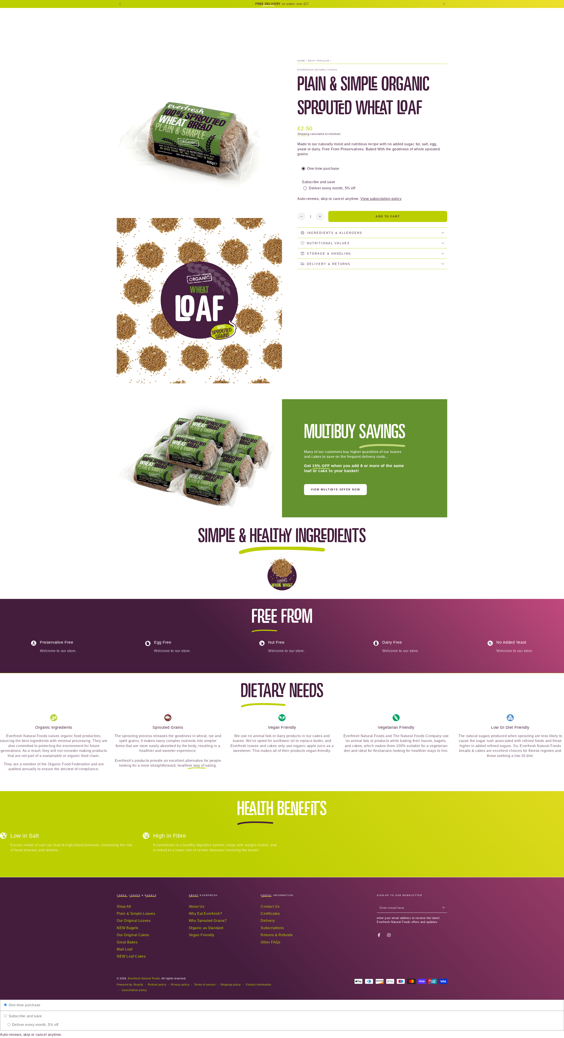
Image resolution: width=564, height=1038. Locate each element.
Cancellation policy (134, 990)
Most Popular (318, 61)
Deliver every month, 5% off (34, 1025)
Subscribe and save (24, 1016)
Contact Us (270, 906)
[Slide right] (443, 4)
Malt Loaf (124, 949)
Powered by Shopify (130, 984)
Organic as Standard (206, 928)
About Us (196, 906)
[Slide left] (120, 4)
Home (301, 61)
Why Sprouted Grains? (208, 920)
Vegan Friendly (201, 935)
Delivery (268, 920)
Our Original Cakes (133, 935)
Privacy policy (180, 984)
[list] (282, 648)
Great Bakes (127, 942)
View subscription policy (380, 199)
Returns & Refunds (277, 935)
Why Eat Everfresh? (205, 913)
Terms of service (205, 984)
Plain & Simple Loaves (136, 913)
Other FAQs (270, 942)
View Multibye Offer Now (335, 489)
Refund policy (157, 984)
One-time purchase (24, 1005)
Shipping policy (230, 984)
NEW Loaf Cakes (131, 956)
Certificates (270, 913)
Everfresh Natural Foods (317, 70)
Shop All (124, 906)
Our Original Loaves (133, 920)
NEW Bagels (127, 928)
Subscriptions (272, 928)
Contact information (258, 984)
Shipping (303, 134)
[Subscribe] (444, 908)
